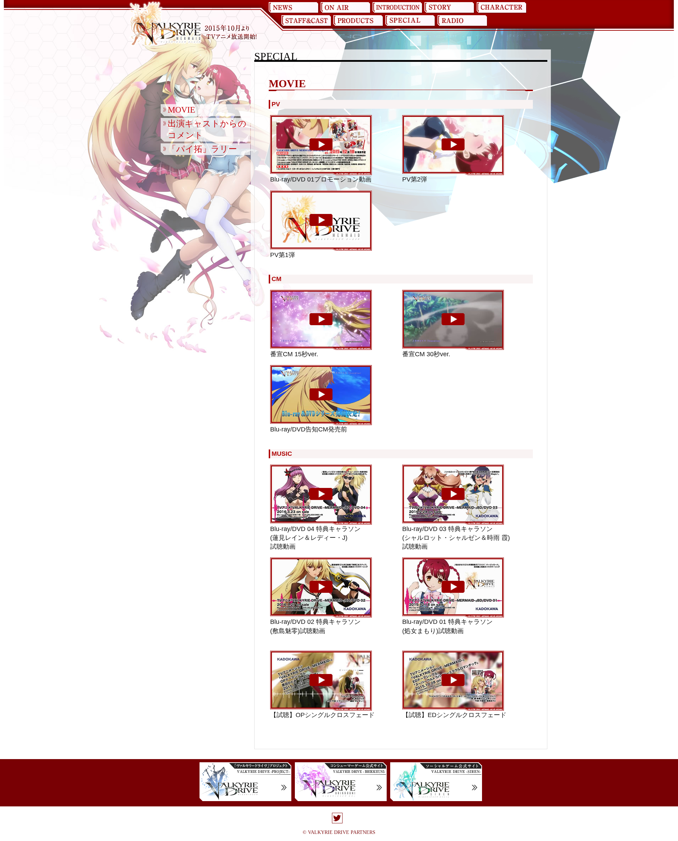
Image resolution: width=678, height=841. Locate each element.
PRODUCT (358, 21)
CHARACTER (501, 8)
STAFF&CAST (306, 21)
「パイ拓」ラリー (202, 149)
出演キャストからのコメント (207, 129)
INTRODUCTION (397, 8)
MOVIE (181, 109)
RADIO (461, 21)
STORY (449, 8)
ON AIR (345, 8)
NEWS (293, 8)
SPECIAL (410, 21)
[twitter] (337, 818)
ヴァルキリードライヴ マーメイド (165, 24)
